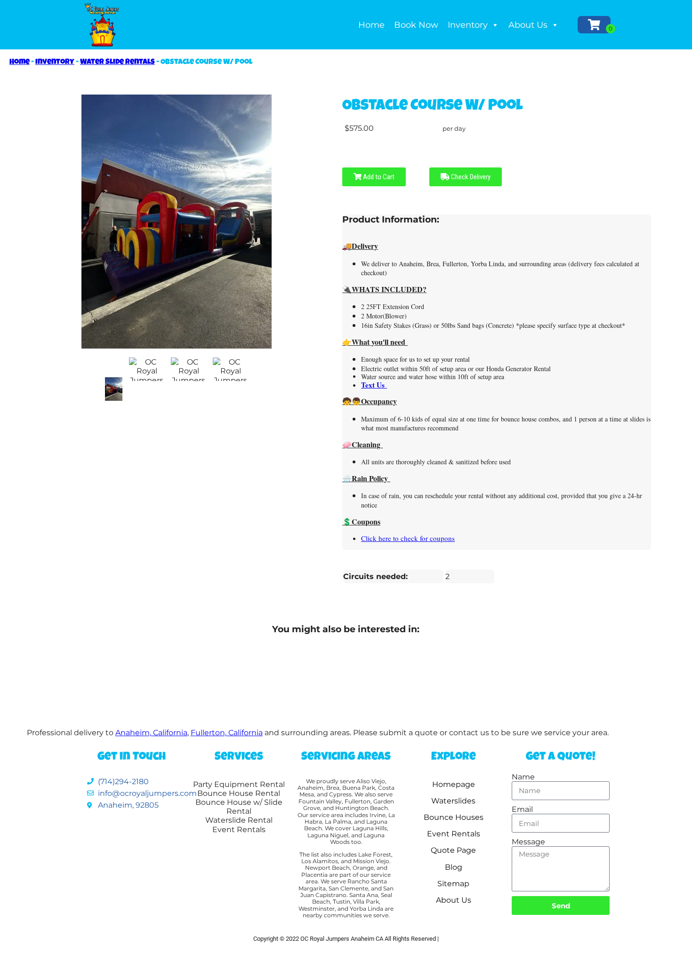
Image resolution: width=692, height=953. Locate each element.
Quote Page (453, 850)
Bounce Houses (453, 817)
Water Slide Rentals (117, 62)
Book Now (416, 25)
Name (523, 776)
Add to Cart (378, 177)
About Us (527, 25)
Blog (453, 867)
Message (528, 841)
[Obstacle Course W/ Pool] (113, 389)
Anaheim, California (151, 732)
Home (371, 25)
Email (522, 809)
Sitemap (453, 883)
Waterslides (453, 800)
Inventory (468, 25)
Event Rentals (453, 833)
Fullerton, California (227, 732)
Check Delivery (470, 177)
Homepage (453, 784)
